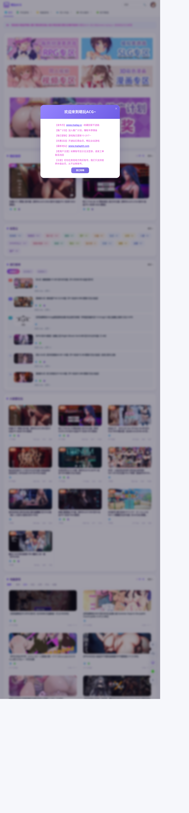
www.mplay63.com (78, 145)
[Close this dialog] (116, 108)
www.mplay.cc (74, 124)
